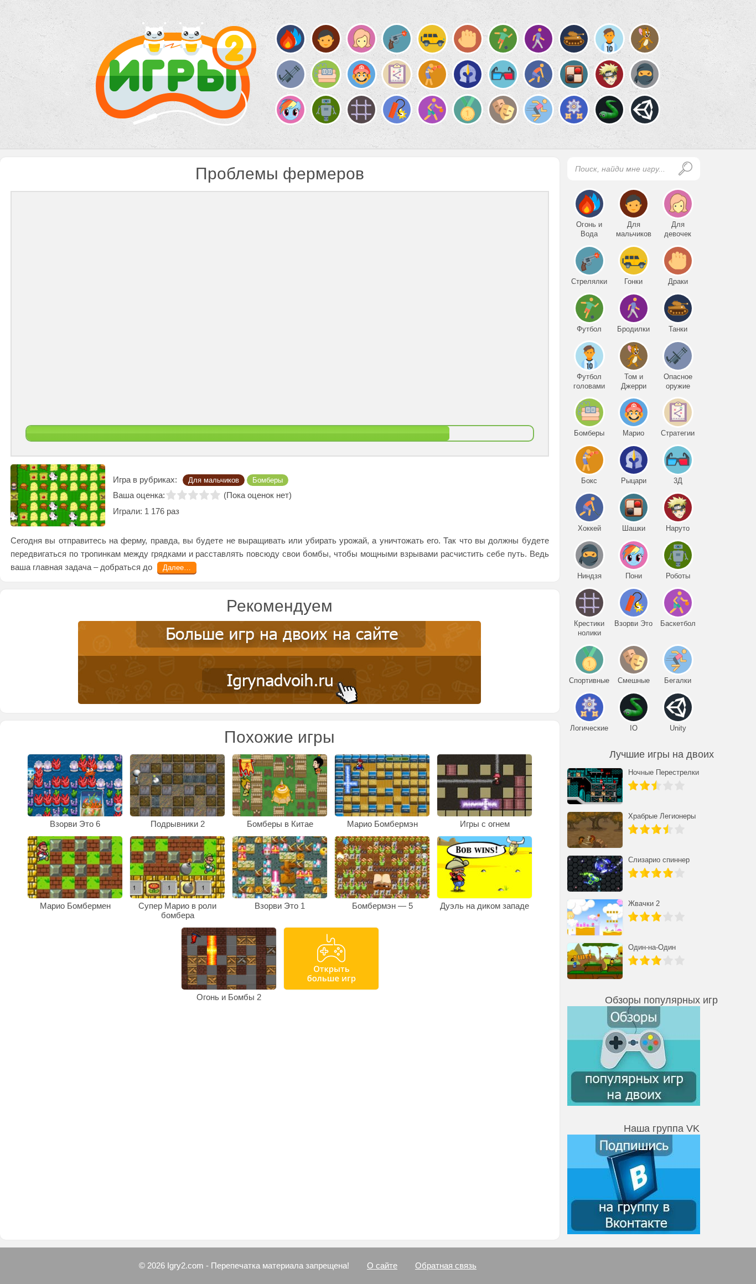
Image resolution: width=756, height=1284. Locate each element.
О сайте (382, 1265)
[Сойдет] (193, 495)
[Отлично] (215, 495)
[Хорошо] (204, 495)
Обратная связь (446, 1265)
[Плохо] (182, 495)
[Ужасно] (171, 495)
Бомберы (267, 480)
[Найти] (685, 168)
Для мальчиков (213, 480)
